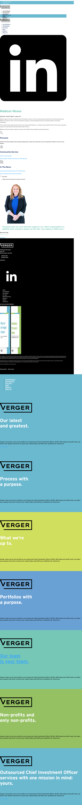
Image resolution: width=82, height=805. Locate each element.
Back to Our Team (4, 232)
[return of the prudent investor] (5, 353)
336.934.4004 (4, 257)
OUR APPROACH (10, 379)
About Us (5, 298)
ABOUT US (8, 389)
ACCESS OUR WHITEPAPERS (7, 304)
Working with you (7, 296)
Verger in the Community (6, 155)
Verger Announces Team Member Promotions (10, 173)
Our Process (5, 293)
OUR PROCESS (9, 381)
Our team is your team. (14, 658)
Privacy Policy (3, 369)
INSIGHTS (8, 387)
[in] (16, 353)
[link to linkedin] (11, 287)
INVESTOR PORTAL (7, 1)
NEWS (7, 385)
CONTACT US (6, 3)
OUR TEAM (8, 383)
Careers (4, 299)
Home (4, 290)
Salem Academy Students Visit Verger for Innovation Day (13, 158)
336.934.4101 (4, 255)
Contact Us (2, 237)
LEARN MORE (3, 446)
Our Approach (6, 291)
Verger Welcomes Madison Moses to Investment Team (12, 170)
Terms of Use (11, 369)
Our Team (5, 295)
